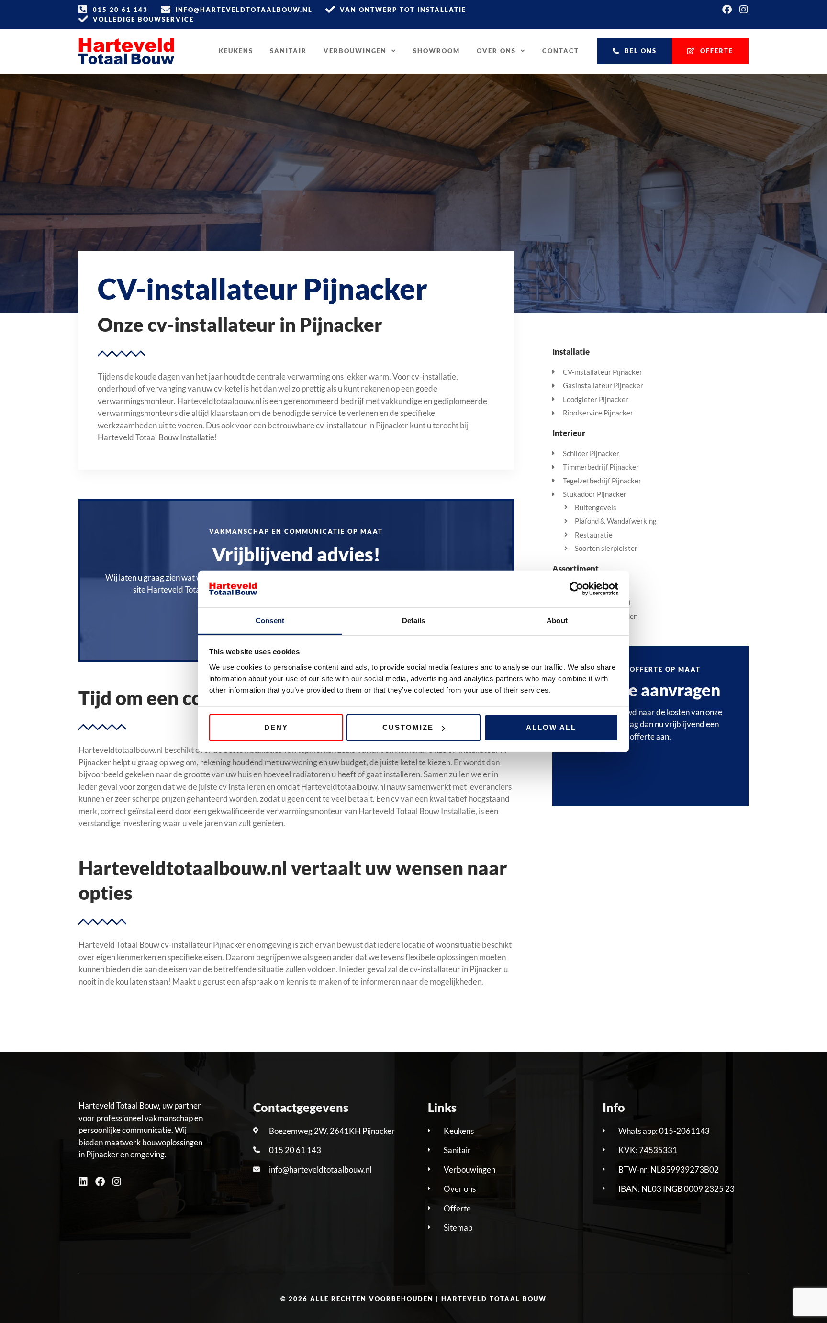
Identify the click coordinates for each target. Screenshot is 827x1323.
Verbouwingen (355, 51)
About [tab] (557, 621)
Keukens (236, 51)
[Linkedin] (83, 1182)
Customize (408, 727)
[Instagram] (744, 9)
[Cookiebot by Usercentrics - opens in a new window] (576, 589)
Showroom (436, 51)
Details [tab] (413, 621)
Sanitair (288, 51)
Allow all (551, 727)
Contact (560, 51)
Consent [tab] (270, 621)
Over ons (496, 51)
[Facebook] (727, 9)
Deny (276, 727)
